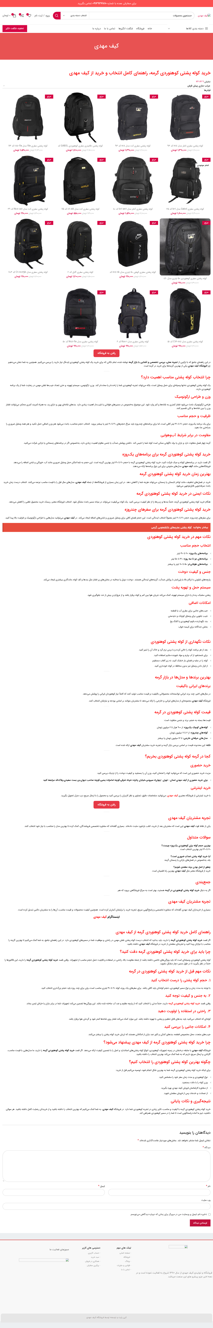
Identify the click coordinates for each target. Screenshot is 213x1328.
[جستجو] (57, 15)
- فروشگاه (127, 1257)
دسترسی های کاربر (91, 1248)
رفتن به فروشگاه (106, 353)
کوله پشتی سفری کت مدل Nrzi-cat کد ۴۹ (28, 209)
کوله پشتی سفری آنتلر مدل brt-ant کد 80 (133, 209)
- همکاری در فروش (92, 1261)
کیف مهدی (100, 917)
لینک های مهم (124, 1248)
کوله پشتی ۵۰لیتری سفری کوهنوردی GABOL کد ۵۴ (80, 147)
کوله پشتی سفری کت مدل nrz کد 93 (132, 146)
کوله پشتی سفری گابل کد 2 (80, 272)
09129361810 (100, 3)
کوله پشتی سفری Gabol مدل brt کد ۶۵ (185, 209)
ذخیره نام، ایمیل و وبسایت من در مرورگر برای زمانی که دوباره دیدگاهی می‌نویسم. (168, 1214)
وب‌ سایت (206, 1200)
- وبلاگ (128, 1261)
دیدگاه (207, 1147)
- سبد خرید (95, 1257)
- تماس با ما (126, 1269)
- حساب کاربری (94, 1253)
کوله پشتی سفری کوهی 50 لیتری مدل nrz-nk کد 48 (133, 273)
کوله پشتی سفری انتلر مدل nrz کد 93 (185, 146)
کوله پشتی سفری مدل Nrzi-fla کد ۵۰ (80, 341)
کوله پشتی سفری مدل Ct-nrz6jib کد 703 (28, 272)
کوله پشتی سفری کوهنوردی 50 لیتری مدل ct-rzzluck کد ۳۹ (185, 280)
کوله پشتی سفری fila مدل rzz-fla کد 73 (27, 146)
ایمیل (101, 1186)
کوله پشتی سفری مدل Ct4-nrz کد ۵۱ (185, 341)
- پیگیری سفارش (93, 1265)
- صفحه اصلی (125, 1253)
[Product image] (185, 117)
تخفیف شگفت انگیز (15, 28)
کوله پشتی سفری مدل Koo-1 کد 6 (133, 341)
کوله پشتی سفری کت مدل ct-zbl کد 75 (80, 209)
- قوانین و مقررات (124, 1265)
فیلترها (207, 90)
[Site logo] (204, 15)
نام (208, 1186)
